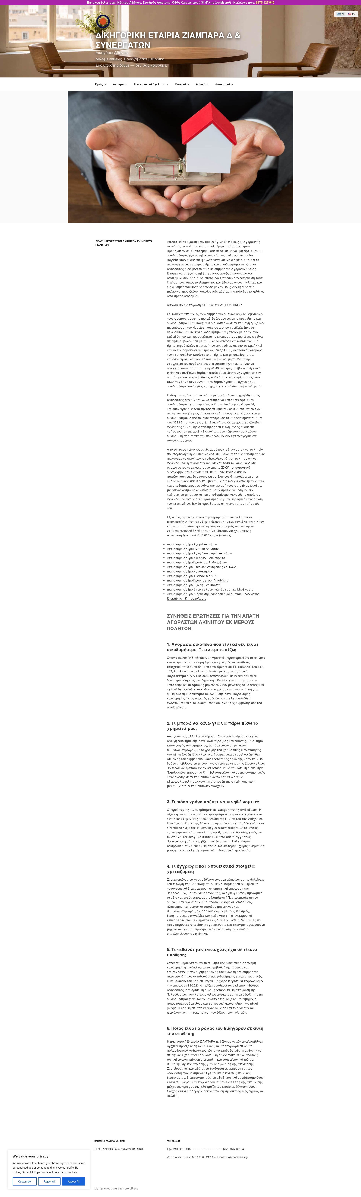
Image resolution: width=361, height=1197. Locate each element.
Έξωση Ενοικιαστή (206, 585)
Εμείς (99, 84)
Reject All (49, 1181)
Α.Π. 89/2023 (210, 305)
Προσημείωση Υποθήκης (210, 580)
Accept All (74, 1181)
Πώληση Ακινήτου (206, 548)
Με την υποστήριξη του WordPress (116, 1188)
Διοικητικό (222, 84)
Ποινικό (180, 84)
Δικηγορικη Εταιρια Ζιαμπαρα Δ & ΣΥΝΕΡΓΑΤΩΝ (168, 39)
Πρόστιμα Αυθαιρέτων (210, 562)
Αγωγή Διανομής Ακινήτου (212, 553)
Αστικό (200, 84)
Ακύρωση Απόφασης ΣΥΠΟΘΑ (214, 567)
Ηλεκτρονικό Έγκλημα (149, 84)
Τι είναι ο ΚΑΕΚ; (205, 576)
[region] (49, 1169)
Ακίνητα (118, 84)
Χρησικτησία (202, 571)
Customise (24, 1181)
